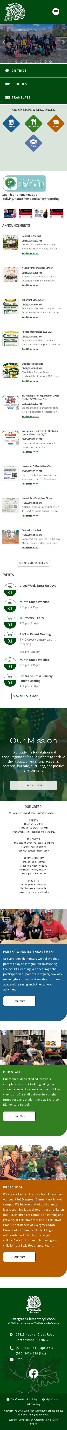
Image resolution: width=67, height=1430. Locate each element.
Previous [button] (3, 42)
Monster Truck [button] (21, 61)
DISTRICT (19, 70)
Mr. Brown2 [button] (45, 61)
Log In (33, 1423)
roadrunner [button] (16, 61)
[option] (33, 43)
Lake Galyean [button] (26, 61)
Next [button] (63, 42)
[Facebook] (33, 1376)
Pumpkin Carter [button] (31, 61)
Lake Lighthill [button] (40, 61)
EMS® (55, 1419)
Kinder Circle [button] (36, 61)
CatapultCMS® (41, 1419)
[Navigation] (55, 11)
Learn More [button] (33, 785)
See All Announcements (33, 563)
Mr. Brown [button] (50, 61)
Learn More (19, 1000)
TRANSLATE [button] (21, 97)
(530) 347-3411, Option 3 (34, 1348)
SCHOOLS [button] (19, 84)
